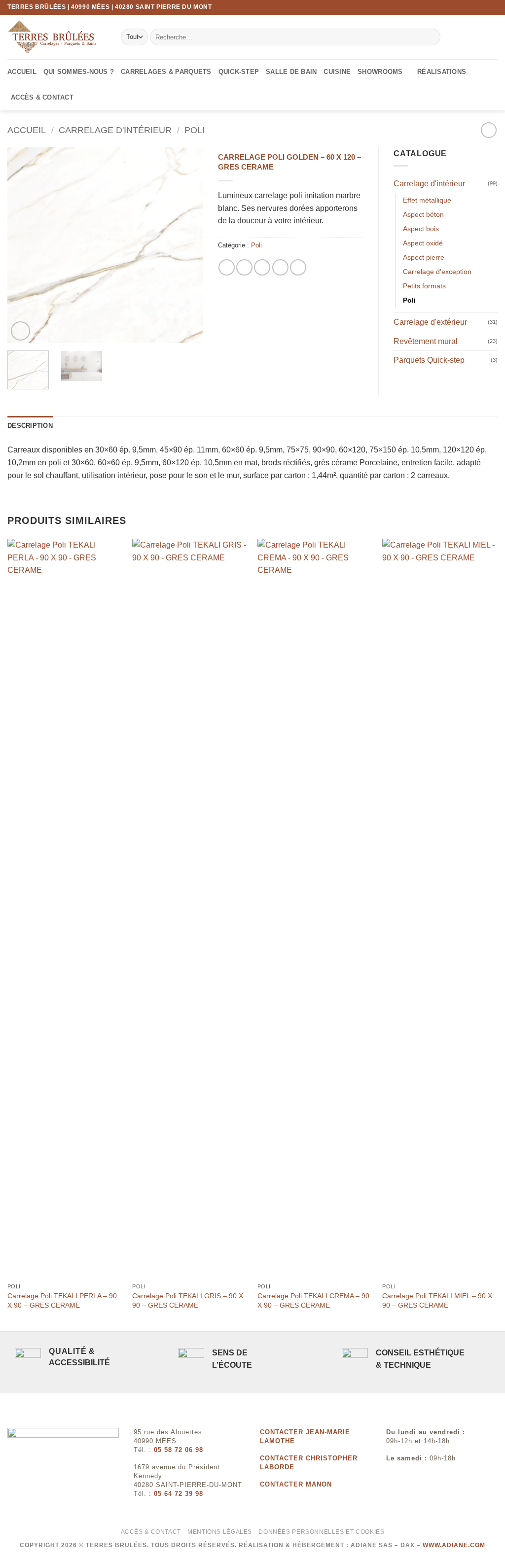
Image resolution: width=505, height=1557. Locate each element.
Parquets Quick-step (429, 360)
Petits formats (424, 286)
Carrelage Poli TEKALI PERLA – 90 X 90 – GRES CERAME (62, 1300)
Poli (194, 130)
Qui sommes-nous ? (78, 71)
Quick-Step (238, 71)
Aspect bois (421, 229)
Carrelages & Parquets (166, 71)
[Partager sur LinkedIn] (298, 267)
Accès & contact (42, 97)
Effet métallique (427, 200)
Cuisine (337, 71)
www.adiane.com (454, 1545)
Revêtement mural (426, 341)
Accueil (21, 71)
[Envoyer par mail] (262, 267)
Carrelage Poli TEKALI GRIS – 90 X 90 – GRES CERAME (187, 1300)
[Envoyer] (431, 37)
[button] (20, 331)
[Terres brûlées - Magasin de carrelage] (56, 37)
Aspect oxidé (423, 243)
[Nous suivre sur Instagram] (474, 7)
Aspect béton (423, 214)
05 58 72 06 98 (178, 1449)
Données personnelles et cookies (321, 1531)
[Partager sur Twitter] (244, 267)
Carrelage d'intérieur (115, 130)
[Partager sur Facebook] (226, 267)
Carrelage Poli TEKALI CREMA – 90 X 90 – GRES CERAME (313, 1300)
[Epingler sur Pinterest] (280, 267)
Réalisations (441, 71)
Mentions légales (219, 1531)
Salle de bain (291, 71)
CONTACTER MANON (296, 1484)
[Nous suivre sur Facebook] (465, 7)
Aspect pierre (423, 257)
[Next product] (488, 130)
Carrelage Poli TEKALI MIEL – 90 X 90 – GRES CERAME (437, 1300)
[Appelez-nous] (493, 7)
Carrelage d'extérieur (430, 322)
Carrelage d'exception (437, 272)
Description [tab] (30, 425)
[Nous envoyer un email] (483, 7)
